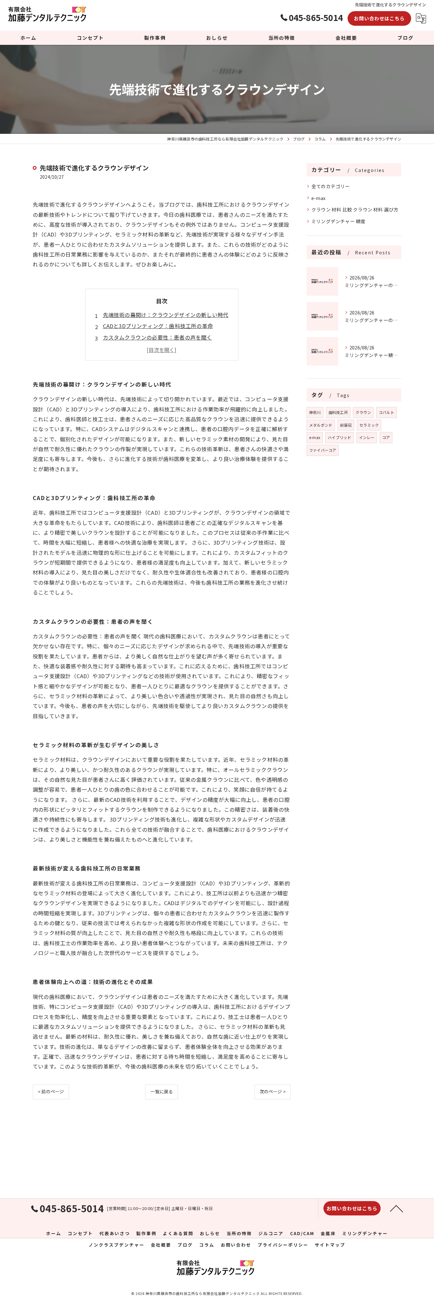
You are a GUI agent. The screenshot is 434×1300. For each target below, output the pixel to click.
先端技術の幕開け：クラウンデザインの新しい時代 (166, 315)
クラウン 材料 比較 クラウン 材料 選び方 (354, 209)
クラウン (363, 412)
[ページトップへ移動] (396, 1208)
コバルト (386, 412)
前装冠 (346, 425)
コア (386, 437)
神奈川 (315, 412)
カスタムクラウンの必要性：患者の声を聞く (157, 337)
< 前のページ (51, 1091)
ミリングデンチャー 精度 (338, 221)
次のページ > (273, 1091)
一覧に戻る (161, 1091)
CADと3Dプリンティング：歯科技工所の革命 (158, 326)
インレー (367, 437)
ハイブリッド (339, 437)
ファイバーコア (322, 450)
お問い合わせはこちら (379, 18)
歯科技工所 (338, 412)
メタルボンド (320, 425)
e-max (318, 198)
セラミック (369, 425)
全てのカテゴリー (330, 186)
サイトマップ (330, 1245)
